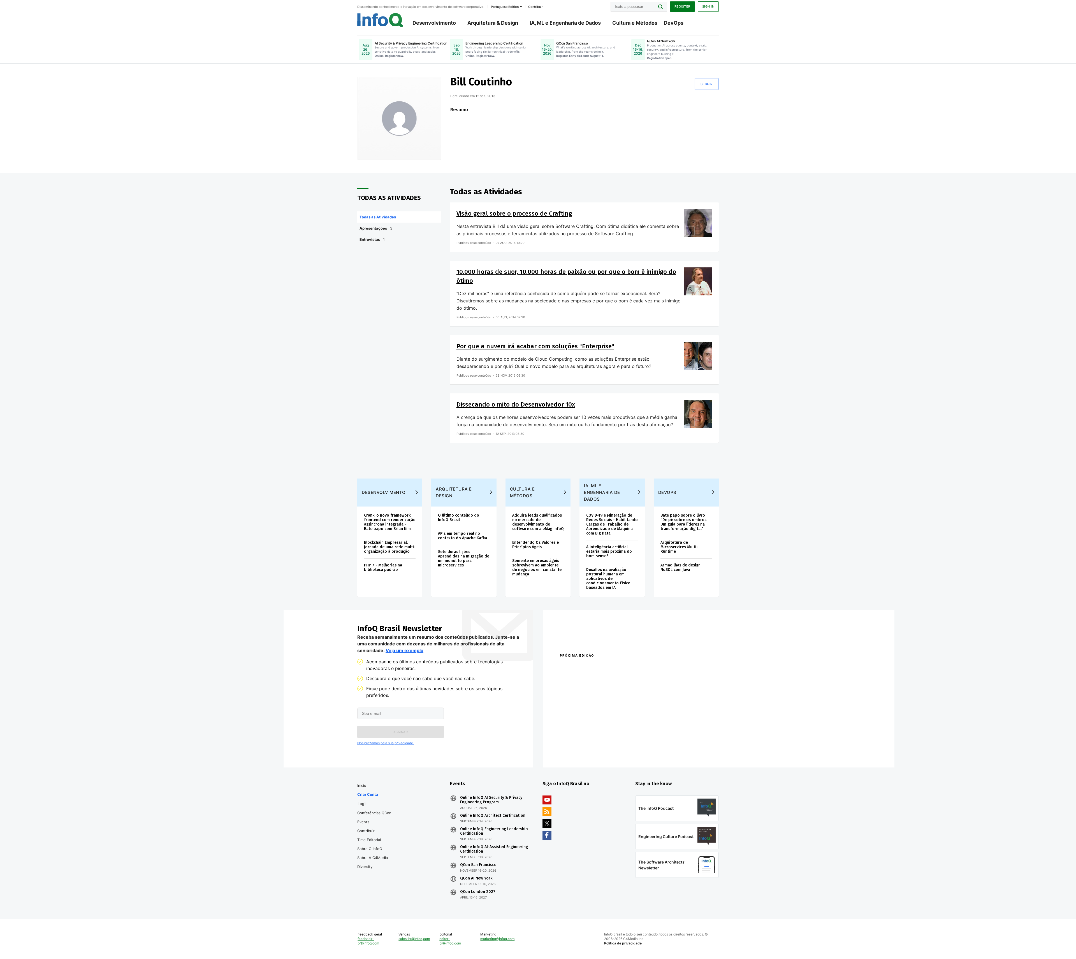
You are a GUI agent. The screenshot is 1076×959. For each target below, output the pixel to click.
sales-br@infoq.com (414, 939)
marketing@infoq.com (497, 939)
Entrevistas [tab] (372, 239)
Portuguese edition (505, 7)
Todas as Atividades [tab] (378, 217)
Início (361, 785)
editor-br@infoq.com (450, 941)
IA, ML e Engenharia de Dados (565, 23)
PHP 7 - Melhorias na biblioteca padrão (383, 567)
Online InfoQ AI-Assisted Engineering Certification (494, 849)
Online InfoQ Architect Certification (492, 815)
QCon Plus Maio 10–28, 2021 (583, 750)
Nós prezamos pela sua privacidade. (385, 743)
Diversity (364, 866)
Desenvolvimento (434, 23)
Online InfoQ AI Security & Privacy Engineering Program (491, 799)
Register (682, 6)
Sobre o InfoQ (369, 848)
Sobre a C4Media (372, 857)
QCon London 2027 (477, 892)
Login (363, 803)
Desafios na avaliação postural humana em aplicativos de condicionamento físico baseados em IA (608, 578)
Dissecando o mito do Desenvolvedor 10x (515, 404)
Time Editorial (369, 839)
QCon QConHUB (598, 667)
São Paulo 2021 (645, 743)
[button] (400, 732)
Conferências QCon (374, 813)
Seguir (707, 84)
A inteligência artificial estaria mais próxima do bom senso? (609, 551)
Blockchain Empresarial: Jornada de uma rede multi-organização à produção (390, 547)
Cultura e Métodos (634, 23)
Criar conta (367, 794)
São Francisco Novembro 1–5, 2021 (664, 750)
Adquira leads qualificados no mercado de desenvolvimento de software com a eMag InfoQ (538, 522)
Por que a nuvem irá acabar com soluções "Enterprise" (535, 346)
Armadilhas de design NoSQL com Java (680, 567)
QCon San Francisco (478, 865)
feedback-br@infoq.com (368, 941)
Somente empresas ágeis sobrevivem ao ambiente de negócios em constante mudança (537, 567)
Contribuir (366, 831)
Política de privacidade (623, 943)
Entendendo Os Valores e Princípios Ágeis (535, 544)
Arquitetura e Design (454, 492)
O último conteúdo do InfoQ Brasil (458, 517)
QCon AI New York (476, 878)
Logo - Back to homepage (380, 20)
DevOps (673, 23)
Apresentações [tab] (376, 228)
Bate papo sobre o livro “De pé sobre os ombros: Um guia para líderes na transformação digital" (683, 522)
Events (363, 822)
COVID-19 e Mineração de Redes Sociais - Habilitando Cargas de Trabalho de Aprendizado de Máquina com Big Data (612, 524)
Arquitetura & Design (492, 23)
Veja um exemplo (404, 650)
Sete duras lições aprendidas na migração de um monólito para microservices (463, 558)
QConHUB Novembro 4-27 (581, 743)
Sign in (708, 6)
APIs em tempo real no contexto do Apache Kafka (462, 535)
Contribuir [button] (535, 7)
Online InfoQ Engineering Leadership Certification (494, 831)
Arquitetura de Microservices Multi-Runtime (679, 547)
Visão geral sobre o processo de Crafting (514, 213)
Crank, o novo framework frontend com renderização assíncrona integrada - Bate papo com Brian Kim (390, 522)
